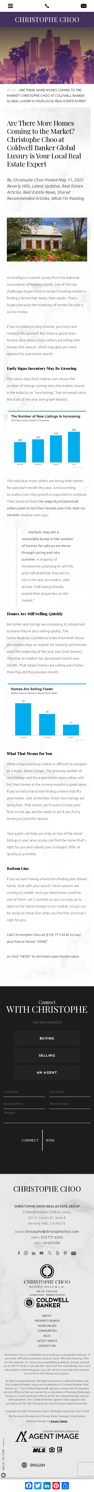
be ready (45, 812)
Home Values (47, 1325)
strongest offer (64, 847)
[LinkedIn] (34, 1253)
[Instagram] (26, 1253)
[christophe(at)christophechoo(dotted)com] (83, 6)
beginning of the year (37, 651)
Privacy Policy (49, 1416)
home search (42, 354)
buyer (18, 771)
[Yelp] (58, 1253)
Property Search (47, 1320)
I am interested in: (47, 1022)
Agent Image (59, 1421)
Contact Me (47, 1345)
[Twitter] (50, 1253)
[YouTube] (42, 1253)
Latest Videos (47, 1340)
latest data (22, 379)
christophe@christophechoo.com (52, 1231)
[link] (42, 941)
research (22, 501)
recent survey (40, 278)
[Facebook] (19, 1253)
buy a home (45, 326)
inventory (45, 305)
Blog (47, 1335)
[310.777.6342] (47, 6)
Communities (47, 1330)
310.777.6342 (52, 1237)
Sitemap (64, 1416)
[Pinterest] (65, 1253)
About (47, 1315)
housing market (71, 291)
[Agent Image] (47, 1441)
